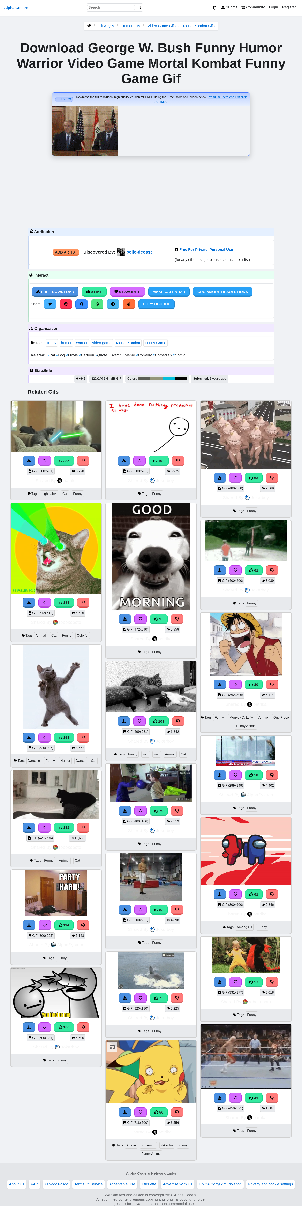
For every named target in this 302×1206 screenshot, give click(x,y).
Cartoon (87, 355)
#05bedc (169, 378)
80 (255, 685)
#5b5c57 (144, 378)
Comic (179, 355)
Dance (80, 760)
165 (65, 738)
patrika (70, 480)
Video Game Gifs (162, 26)
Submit (231, 7)
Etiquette (149, 1184)
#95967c (156, 378)
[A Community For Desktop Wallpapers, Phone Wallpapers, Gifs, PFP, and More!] (89, 26)
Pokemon (148, 1145)
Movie (72, 355)
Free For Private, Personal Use (206, 250)
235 (65, 461)
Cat (51, 355)
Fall (156, 754)
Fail (145, 754)
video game (101, 343)
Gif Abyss (106, 26)
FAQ (34, 1184)
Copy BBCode (156, 304)
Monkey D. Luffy (241, 717)
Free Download (57, 292)
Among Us (244, 927)
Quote (101, 355)
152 (65, 828)
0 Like (96, 292)
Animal (41, 635)
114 (65, 925)
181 (65, 603)
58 (255, 775)
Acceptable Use (122, 1184)
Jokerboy (70, 1047)
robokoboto (70, 622)
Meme (129, 355)
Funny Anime (151, 1153)
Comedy (144, 355)
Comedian (163, 355)
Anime (131, 1145)
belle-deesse (139, 252)
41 (255, 1098)
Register (289, 7)
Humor (65, 760)
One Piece (281, 717)
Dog (61, 355)
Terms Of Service (88, 1184)
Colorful (82, 635)
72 (160, 811)
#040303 (181, 378)
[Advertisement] (151, 190)
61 (255, 570)
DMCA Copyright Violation (220, 1184)
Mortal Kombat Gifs (199, 26)
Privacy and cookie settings (270, 1184)
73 (160, 998)
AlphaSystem (70, 944)
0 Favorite (129, 292)
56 (160, 1112)
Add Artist (66, 252)
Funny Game (155, 343)
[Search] (139, 7)
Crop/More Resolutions (222, 292)
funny (51, 343)
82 (160, 910)
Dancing (34, 760)
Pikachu (167, 1145)
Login (273, 7)
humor (66, 343)
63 (255, 478)
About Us (16, 1184)
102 (160, 461)
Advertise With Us (177, 1184)
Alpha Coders (16, 8)
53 (255, 982)
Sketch (115, 355)
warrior (82, 343)
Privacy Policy (56, 1184)
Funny (77, 494)
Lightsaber (49, 494)
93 (160, 619)
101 (160, 721)
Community (255, 7)
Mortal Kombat (128, 343)
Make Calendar (169, 292)
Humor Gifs (131, 26)
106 (65, 1027)
